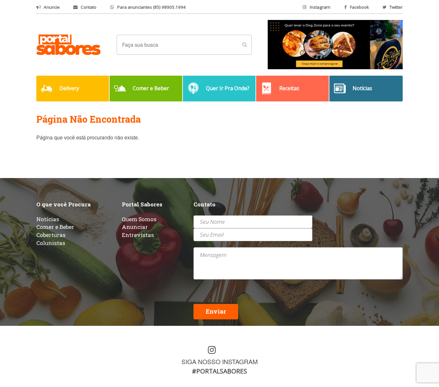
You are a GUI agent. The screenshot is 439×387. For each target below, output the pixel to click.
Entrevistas (138, 235)
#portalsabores (219, 371)
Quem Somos (139, 219)
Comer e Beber (55, 227)
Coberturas (51, 235)
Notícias (47, 219)
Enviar (216, 311)
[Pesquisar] (244, 44)
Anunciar (135, 227)
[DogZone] (335, 44)
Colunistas (50, 243)
